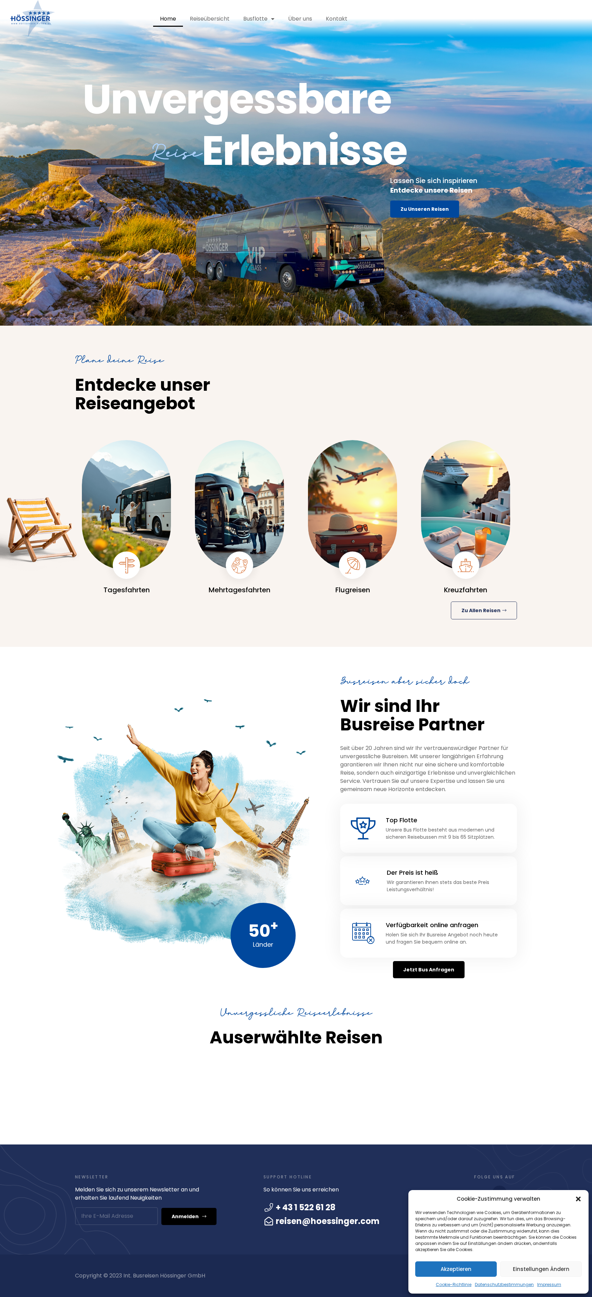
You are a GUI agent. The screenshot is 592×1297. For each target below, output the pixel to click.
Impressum (549, 1284)
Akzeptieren (456, 1269)
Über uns (300, 19)
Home (168, 19)
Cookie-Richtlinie (453, 1284)
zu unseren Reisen (424, 209)
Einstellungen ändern (541, 1269)
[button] (578, 1199)
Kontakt (336, 19)
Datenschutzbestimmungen (504, 1284)
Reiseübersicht (210, 19)
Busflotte (255, 19)
